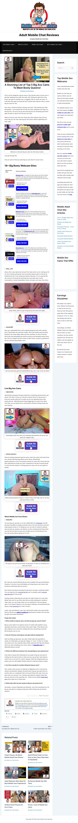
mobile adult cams (43, 704)
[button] (15, 44)
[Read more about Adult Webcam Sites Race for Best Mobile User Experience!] (15, 772)
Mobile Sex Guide (37, 44)
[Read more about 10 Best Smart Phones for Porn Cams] (15, 796)
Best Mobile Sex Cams (54, 44)
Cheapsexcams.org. (29, 231)
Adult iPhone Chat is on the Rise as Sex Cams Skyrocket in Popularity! (38, 757)
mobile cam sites (28, 708)
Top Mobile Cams (8, 44)
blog (70, 194)
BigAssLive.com (20, 211)
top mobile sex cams (41, 703)
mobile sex (66, 316)
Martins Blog (7, 50)
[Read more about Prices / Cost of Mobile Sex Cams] (38, 796)
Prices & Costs (23, 44)
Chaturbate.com (36, 193)
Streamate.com (20, 248)
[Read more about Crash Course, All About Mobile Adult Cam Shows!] (15, 746)
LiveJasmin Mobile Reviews (65, 238)
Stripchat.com (19, 175)
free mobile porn (22, 704)
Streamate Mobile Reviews (65, 236)
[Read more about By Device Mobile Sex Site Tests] (38, 772)
